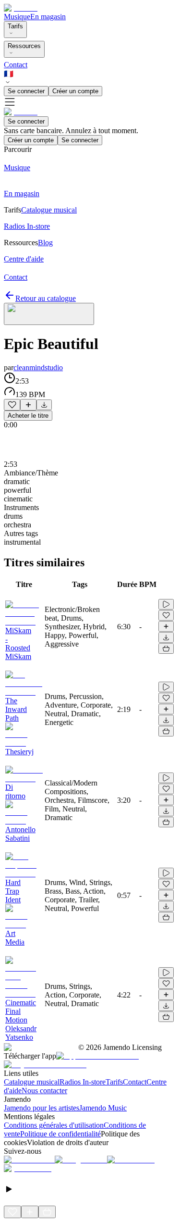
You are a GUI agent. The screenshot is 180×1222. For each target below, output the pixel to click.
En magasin (48, 16)
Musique (17, 16)
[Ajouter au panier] (166, 648)
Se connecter (26, 91)
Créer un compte (75, 91)
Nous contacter (44, 1090)
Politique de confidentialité (60, 1134)
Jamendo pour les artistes (41, 1108)
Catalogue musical (32, 1082)
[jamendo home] (20, 8)
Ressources (24, 46)
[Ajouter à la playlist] (28, 405)
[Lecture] (166, 604)
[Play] (49, 314)
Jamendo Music (103, 1108)
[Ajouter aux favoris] (12, 405)
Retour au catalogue (45, 298)
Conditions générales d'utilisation (54, 1125)
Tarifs (15, 26)
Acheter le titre (28, 415)
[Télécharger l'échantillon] (44, 404)
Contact (15, 65)
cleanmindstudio (38, 367)
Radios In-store (83, 1082)
